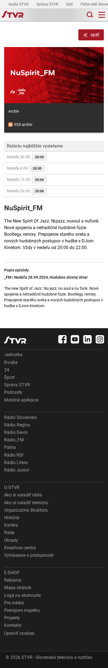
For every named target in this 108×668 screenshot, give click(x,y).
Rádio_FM (14, 439)
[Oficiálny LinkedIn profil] (87, 339)
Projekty (12, 617)
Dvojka (11, 362)
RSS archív (23, 124)
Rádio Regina (17, 425)
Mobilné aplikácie (21, 400)
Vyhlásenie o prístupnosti (28, 555)
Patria (10, 447)
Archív (13, 111)
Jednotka (13, 354)
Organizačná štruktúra (26, 510)
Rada (9, 532)
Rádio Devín (16, 432)
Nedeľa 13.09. (25, 179)
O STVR (11, 487)
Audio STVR (18, 4)
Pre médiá (14, 602)
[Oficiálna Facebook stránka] (62, 339)
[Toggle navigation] (102, 15)
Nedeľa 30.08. (25, 157)
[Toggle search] (89, 15)
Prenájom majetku (22, 610)
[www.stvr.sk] (15, 340)
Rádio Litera (16, 462)
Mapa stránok (17, 587)
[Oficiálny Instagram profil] (100, 339)
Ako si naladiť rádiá (23, 495)
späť (95, 34)
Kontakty (13, 625)
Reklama (12, 580)
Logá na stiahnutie (22, 595)
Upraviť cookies (19, 633)
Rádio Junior (16, 470)
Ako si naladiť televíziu (26, 502)
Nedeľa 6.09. (24, 168)
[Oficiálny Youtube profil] (75, 339)
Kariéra (11, 525)
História (11, 517)
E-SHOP (11, 572)
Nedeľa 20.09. (25, 191)
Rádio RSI (13, 455)
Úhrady (11, 540)
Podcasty (13, 392)
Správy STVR (47, 4)
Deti (70, 4)
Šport (9, 377)
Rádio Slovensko (20, 417)
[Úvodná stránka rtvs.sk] (12, 15)
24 (6, 369)
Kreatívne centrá (20, 547)
